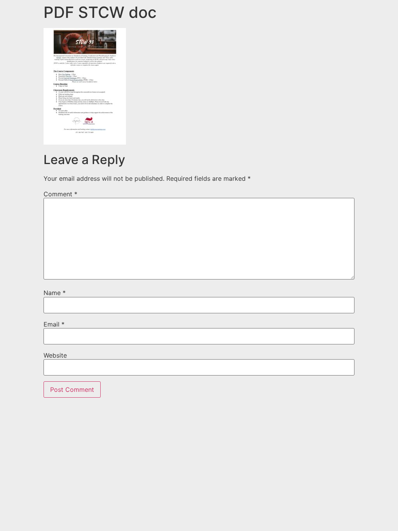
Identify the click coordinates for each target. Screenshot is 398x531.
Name (55, 293)
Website (55, 355)
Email (54, 324)
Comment (60, 194)
